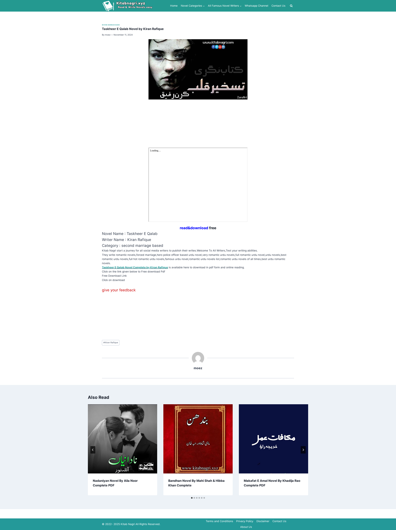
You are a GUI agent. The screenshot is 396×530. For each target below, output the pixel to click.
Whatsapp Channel (256, 5)
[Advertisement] (195, 126)
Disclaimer (262, 521)
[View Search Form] (291, 6)
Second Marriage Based (111, 25)
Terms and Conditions (219, 521)
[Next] (303, 450)
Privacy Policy (244, 521)
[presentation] (122, 438)
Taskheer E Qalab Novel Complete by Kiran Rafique (135, 267)
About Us (246, 526)
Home (174, 5)
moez (198, 368)
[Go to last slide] (92, 450)
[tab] (192, 498)
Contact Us (278, 5)
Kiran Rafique (110, 342)
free (198, 228)
